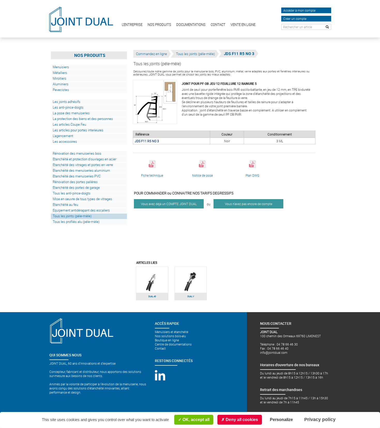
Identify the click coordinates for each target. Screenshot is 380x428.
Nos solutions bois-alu (170, 336)
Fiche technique (152, 175)
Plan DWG (252, 175)
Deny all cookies (241, 419)
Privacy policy (320, 419)
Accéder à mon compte (299, 10)
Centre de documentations (173, 344)
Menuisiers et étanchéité (171, 332)
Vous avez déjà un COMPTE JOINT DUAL (169, 204)
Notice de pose (202, 175)
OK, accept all (195, 419)
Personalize (281, 419)
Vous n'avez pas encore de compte (248, 204)
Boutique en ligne (167, 340)
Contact (160, 348)
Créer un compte (294, 19)
